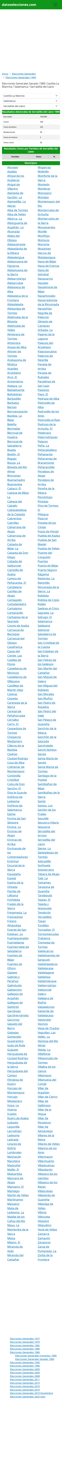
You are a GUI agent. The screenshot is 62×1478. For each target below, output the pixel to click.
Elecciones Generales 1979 (25, 1342)
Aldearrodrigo (16, 278)
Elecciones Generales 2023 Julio (27, 1396)
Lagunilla (13, 1127)
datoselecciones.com (19, 4)
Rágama (43, 574)
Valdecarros (45, 951)
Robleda (43, 595)
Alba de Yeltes (16, 214)
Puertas (43, 561)
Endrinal (13, 861)
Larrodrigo (14, 1131)
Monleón (44, 184)
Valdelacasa (45, 968)
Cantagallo (14, 600)
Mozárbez (44, 248)
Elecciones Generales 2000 (25, 1369)
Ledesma (13, 1135)
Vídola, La (44, 1050)
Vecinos (43, 1024)
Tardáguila (45, 895)
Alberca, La (14, 218)
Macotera (13, 1161)
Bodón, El (13, 454)
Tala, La (43, 878)
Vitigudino (44, 1225)
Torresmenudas (48, 934)
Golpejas (13, 1032)
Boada (11, 450)
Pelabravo (44, 433)
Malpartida (14, 1174)
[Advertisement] (31, 40)
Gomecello (14, 1037)
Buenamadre (16, 480)
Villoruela (44, 1217)
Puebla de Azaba (49, 535)
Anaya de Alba (16, 347)
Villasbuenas (46, 1165)
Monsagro (44, 193)
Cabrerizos (14, 518)
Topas (42, 921)
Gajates (12, 972)
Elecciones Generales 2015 (25, 1383)
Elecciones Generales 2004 (25, 1372)
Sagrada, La (46, 613)
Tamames (44, 882)
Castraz (12, 694)
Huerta (12, 1109)
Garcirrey (13, 1020)
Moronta (43, 244)
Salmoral (43, 630)
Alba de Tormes (17, 210)
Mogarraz (44, 167)
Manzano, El (15, 1187)
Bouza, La (13, 463)
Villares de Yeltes (49, 1144)
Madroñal (13, 1165)
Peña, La (43, 445)
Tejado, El (44, 900)
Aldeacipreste (16, 244)
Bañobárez (14, 394)
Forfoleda (13, 900)
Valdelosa (44, 977)
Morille (42, 231)
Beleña (12, 424)
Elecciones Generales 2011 (25, 1379)
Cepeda (12, 698)
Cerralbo (13, 720)
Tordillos (43, 925)
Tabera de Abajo (49, 874)
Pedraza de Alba (48, 398)
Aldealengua (15, 257)
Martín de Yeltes (18, 1195)
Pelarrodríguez (48, 437)
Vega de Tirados (48, 1028)
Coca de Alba (15, 762)
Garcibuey (14, 1011)
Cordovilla (14, 775)
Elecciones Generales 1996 (25, 1365)
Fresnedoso (15, 917)
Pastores (43, 390)
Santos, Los (45, 805)
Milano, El (13, 1242)
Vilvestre (43, 1221)
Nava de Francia (48, 266)
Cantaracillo (15, 613)
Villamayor (45, 1075)
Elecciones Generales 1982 (25, 1345)
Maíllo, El (13, 1169)
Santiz (42, 801)
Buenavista (14, 484)
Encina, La (14, 827)
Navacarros (45, 278)
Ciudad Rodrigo (17, 758)
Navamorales (46, 296)
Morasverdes (46, 227)
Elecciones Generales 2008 (25, 1376)
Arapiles (12, 368)
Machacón (14, 1157)
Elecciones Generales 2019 (25, 1389)
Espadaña (14, 874)
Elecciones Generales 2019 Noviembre (31, 1393)
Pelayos (43, 441)
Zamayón (44, 1238)
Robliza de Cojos (48, 600)
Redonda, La (46, 578)
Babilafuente (15, 390)
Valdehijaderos (48, 964)
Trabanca (44, 938)
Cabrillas (13, 523)
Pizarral (43, 518)
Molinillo (43, 171)
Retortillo (44, 583)
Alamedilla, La (16, 201)
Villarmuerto (46, 1161)
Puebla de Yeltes (49, 548)
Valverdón (44, 1020)
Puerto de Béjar (48, 565)
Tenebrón (44, 912)
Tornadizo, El (46, 930)
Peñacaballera (47, 450)
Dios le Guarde (17, 792)
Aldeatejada (15, 304)
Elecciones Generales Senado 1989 (34, 1359)
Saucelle (43, 818)
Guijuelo (12, 1050)
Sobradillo (44, 861)
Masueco (13, 1204)
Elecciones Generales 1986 (25, 1348)
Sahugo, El (45, 617)
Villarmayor (45, 1157)
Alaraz (11, 206)
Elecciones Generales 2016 (25, 1386)
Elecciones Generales (24, 73)
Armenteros (15, 381)
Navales (43, 283)
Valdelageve (46, 972)
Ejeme (11, 814)
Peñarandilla (46, 467)
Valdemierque (47, 981)
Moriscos (43, 240)
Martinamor (15, 1199)
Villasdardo (45, 1169)
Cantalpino (14, 608)
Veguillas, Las (47, 1032)
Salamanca (45, 621)
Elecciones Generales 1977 (25, 1338)
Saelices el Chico (48, 608)
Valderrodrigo (47, 985)
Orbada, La (45, 330)
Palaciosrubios (47, 351)
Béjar (10, 420)
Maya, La (13, 1225)
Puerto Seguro (47, 570)
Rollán (42, 604)
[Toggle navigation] (55, 4)
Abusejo (12, 167)
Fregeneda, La (17, 912)
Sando (42, 754)
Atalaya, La (14, 386)
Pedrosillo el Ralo (49, 420)
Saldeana (44, 625)
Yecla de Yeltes (47, 1229)
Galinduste (14, 985)
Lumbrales (14, 1152)
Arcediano (14, 373)
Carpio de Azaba (18, 625)
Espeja (11, 878)
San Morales (46, 694)
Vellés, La (44, 1037)
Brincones (14, 475)
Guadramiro (15, 1041)
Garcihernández (18, 1015)
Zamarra (43, 1234)
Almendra (14, 343)
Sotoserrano (46, 870)
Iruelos (12, 1114)
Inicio (5, 73)
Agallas (12, 171)
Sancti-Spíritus (47, 750)
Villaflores (44, 1054)
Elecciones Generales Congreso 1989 (36, 1355)
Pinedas (43, 501)
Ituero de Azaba (18, 1118)
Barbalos (13, 403)
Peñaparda (45, 454)
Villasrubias (45, 1191)
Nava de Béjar (47, 261)
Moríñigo (44, 236)
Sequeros (44, 827)
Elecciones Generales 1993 (25, 1362)
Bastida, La (14, 416)
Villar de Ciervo (47, 1097)
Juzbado (12, 1122)
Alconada (13, 231)
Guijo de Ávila (16, 1045)
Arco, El (12, 377)
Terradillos (45, 917)
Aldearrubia (15, 283)
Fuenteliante (15, 942)
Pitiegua (43, 514)
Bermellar (13, 428)
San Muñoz (45, 698)
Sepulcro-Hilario (48, 822)
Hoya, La (13, 1105)
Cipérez (12, 754)
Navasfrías (45, 308)
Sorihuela (44, 865)
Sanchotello (45, 745)
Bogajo (12, 458)
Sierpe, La (44, 848)
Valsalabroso (46, 1007)
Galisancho (14, 990)
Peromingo (45, 497)
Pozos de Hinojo (48, 531)
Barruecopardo (17, 411)
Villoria (42, 1212)
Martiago (13, 1191)
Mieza (11, 1238)
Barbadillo (14, 398)
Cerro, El (13, 724)
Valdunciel (44, 990)
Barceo (12, 407)
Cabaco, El (14, 488)
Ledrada (13, 1139)
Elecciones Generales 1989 (21, 77)
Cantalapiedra (16, 604)
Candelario (14, 587)
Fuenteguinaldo (18, 938)
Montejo (43, 197)
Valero (42, 994)
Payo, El (43, 394)
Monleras (44, 188)
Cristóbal (13, 780)
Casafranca (14, 647)
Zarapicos (44, 1242)
